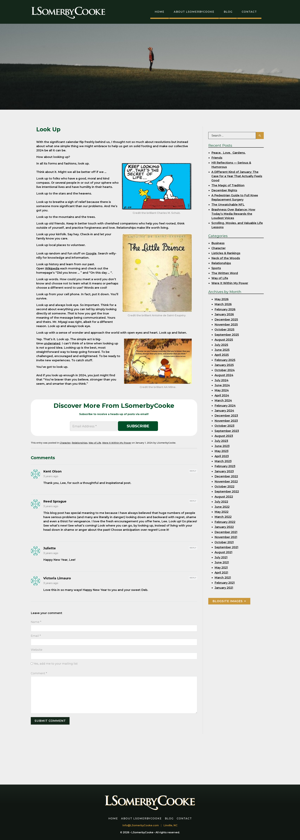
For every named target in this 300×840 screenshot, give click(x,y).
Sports (216, 268)
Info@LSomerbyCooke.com (140, 825)
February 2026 (225, 309)
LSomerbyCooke (142, 832)
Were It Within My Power (116, 442)
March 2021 (223, 577)
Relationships (80, 442)
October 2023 (224, 425)
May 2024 (222, 390)
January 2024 (224, 410)
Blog (228, 11)
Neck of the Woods (225, 258)
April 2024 (222, 395)
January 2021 (224, 587)
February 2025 (225, 360)
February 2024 (225, 405)
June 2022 (222, 507)
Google (91, 253)
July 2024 (221, 380)
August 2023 (224, 436)
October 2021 (224, 542)
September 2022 (227, 491)
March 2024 (223, 400)
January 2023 (224, 471)
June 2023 (222, 446)
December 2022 (226, 476)
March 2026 (223, 304)
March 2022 (223, 517)
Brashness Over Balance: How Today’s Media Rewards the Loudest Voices (233, 214)
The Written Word (224, 273)
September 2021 (226, 547)
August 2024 (224, 375)
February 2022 (225, 522)
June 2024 (222, 385)
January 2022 (224, 527)
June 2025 (222, 350)
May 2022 (221, 512)
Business (218, 243)
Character (65, 442)
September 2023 (227, 431)
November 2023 (226, 420)
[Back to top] (293, 833)
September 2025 (227, 334)
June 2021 (222, 562)
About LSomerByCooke (194, 11)
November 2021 (226, 537)
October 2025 (224, 329)
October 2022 (224, 486)
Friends (216, 157)
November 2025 (226, 324)
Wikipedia (52, 268)
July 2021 (221, 557)
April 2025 (222, 355)
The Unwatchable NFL (228, 204)
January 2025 (224, 365)
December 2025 (226, 319)
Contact (249, 11)
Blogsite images (227, 601)
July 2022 (221, 501)
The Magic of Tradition (228, 185)
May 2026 (222, 299)
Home (159, 11)
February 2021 (225, 582)
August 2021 (223, 552)
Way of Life (95, 442)
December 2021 (226, 532)
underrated (52, 343)
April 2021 (221, 572)
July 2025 (221, 345)
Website (36, 649)
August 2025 (224, 339)
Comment (39, 673)
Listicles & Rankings (225, 253)
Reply (193, 471)
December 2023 (226, 415)
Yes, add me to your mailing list (55, 663)
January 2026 (224, 314)
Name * (36, 622)
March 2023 (223, 461)
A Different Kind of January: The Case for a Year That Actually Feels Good (236, 176)
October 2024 (225, 370)
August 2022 (224, 496)
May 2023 (221, 451)
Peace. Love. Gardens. (228, 152)
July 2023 (221, 441)
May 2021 (221, 567)
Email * (36, 636)
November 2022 (226, 481)
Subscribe (138, 426)
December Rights (224, 190)
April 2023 (222, 456)
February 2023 (225, 466)
